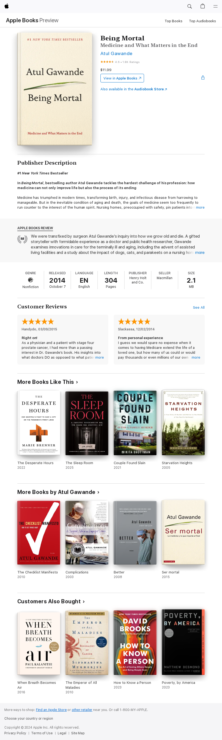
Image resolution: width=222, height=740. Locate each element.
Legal (62, 733)
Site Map (78, 733)
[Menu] (215, 6)
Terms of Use (42, 733)
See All (199, 307)
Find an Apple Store (51, 710)
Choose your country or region (28, 718)
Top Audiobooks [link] (202, 21)
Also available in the (132, 89)
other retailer (82, 710)
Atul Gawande (116, 53)
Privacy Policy (15, 733)
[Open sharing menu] (203, 78)
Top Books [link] (173, 21)
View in (120, 78)
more (200, 207)
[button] (189, 6)
